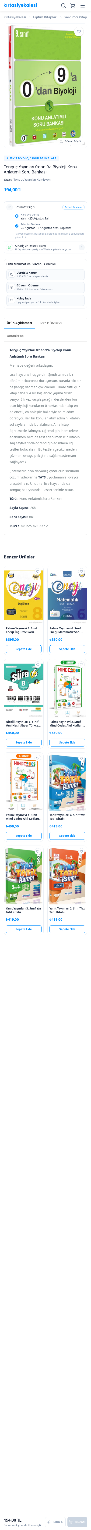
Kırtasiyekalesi (15, 17)
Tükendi (80, 1522)
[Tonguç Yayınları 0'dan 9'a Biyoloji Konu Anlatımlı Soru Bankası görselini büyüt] (45, 85)
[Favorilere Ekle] (79, 31)
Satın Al (58, 1522)
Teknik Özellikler (51, 323)
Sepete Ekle (24, 649)
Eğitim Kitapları (45, 17)
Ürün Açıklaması (19, 323)
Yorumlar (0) (15, 336)
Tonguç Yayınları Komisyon (32, 179)
